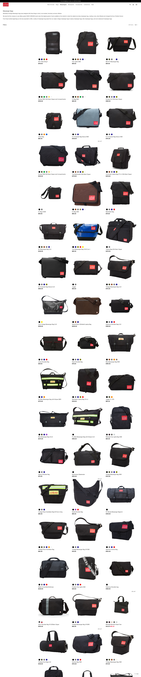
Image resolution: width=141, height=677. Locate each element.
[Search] (130, 4)
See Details (78, 1)
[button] (136, 24)
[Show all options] (85, 59)
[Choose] (66, 55)
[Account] (133, 4)
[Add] (100, 431)
